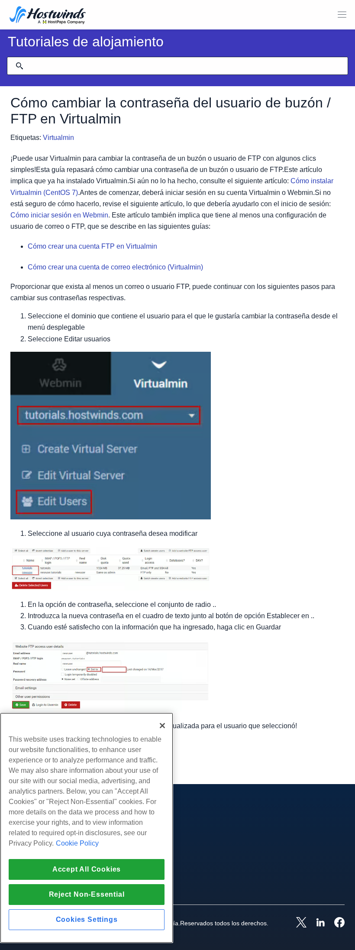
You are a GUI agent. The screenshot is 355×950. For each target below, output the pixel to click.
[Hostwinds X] (297, 923)
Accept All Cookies (86, 869)
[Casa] (48, 16)
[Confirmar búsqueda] (19, 66)
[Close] (162, 725)
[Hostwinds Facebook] (335, 923)
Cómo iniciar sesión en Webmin (59, 215)
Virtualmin (58, 137)
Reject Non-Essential (87, 894)
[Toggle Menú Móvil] (342, 14)
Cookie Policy (77, 843)
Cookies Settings (87, 919)
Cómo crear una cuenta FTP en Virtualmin (92, 246)
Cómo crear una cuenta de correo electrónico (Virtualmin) (115, 267)
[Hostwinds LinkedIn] (316, 923)
